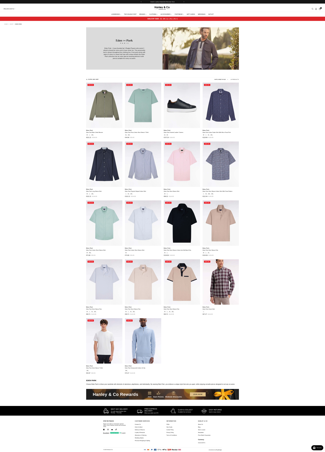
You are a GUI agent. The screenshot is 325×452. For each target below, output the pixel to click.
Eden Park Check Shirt (209, 309)
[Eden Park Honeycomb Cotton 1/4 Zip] (143, 341)
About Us (200, 424)
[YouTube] (113, 430)
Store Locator (201, 429)
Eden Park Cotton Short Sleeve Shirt (96, 250)
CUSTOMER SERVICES (142, 421)
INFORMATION (171, 421)
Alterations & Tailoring (140, 435)
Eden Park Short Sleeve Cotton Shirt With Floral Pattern (217, 191)
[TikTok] (117, 429)
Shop (11, 24)
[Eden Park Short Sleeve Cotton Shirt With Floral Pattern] (221, 164)
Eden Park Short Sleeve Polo (210, 250)
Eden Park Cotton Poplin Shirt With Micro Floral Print (217, 132)
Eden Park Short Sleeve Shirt (171, 191)
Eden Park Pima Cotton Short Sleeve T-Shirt (137, 132)
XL (126, 135)
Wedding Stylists (139, 438)
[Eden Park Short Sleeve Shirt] (182, 164)
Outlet (211, 14)
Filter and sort (93, 79)
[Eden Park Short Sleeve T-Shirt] (104, 341)
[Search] (312, 9)
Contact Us (138, 424)
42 (167, 135)
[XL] (170, 19)
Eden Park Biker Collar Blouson (94, 132)
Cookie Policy (170, 429)
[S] (161, 19)
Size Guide (169, 427)
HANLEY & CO (202, 421)
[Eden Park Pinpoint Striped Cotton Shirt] (143, 164)
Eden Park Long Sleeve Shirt (94, 191)
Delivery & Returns (140, 429)
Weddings (201, 14)
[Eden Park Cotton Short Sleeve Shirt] (104, 223)
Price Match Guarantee (204, 435)
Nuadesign (219, 449)
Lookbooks (115, 14)
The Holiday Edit (130, 14)
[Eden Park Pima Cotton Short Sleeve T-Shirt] (143, 105)
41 (164, 135)
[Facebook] (105, 429)
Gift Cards (191, 14)
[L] (167, 19)
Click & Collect (138, 427)
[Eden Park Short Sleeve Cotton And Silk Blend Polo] (182, 223)
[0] (319, 9)
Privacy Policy (170, 432)
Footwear (179, 14)
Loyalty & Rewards (140, 432)
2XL (92, 135)
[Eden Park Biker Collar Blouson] (104, 105)
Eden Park (89, 130)
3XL (212, 193)
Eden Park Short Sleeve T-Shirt (94, 368)
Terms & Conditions (171, 435)
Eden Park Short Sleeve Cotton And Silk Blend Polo (177, 250)
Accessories (166, 14)
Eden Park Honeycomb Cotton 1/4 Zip (135, 368)
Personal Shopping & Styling (142, 440)
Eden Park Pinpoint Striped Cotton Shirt (135, 191)
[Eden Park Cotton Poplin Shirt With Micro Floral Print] (221, 105)
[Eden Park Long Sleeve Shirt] (104, 164)
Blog (199, 427)
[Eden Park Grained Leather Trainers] (182, 105)
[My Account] (316, 9)
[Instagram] (109, 429)
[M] (164, 19)
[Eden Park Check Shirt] (221, 282)
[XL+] (176, 19)
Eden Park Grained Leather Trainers (173, 132)
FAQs (167, 424)
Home (6, 24)
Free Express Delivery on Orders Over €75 (164, 1)
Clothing (152, 14)
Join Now (197, 394)
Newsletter (201, 432)
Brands (142, 14)
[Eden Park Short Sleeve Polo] (221, 223)
